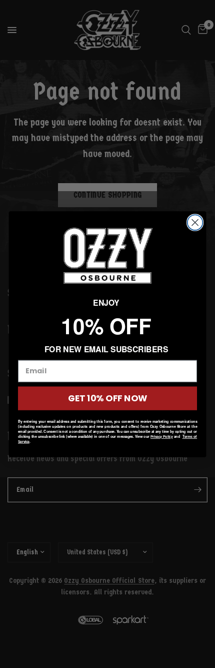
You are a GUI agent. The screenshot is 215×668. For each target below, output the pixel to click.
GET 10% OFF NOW (107, 398)
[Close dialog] (195, 222)
